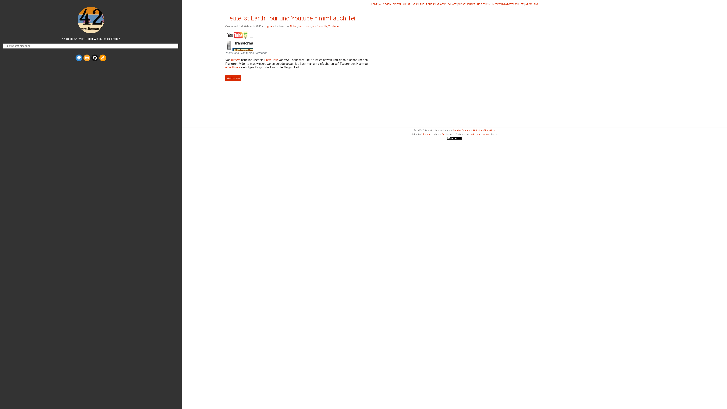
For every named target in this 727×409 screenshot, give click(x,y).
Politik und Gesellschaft (441, 4)
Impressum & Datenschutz (508, 4)
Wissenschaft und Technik (474, 4)
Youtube (333, 26)
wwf (315, 26)
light (478, 134)
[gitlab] (86, 58)
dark (472, 134)
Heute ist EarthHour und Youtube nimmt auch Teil (291, 18)
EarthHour (271, 60)
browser (486, 134)
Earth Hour (305, 26)
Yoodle (323, 26)
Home (374, 4)
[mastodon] (79, 58)
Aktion (293, 26)
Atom (528, 4)
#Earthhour (232, 67)
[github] (94, 58)
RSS (536, 4)
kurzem (235, 60)
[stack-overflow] (102, 58)
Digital (397, 4)
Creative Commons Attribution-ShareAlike (474, 130)
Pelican (427, 134)
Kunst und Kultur (413, 4)
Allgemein (385, 4)
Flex (443, 134)
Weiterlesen (233, 78)
